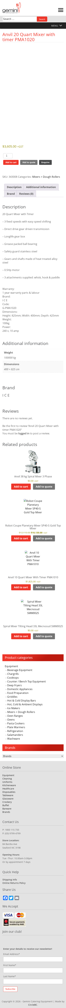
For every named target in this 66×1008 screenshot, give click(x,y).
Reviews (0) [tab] (26, 194)
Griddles (12, 696)
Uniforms (7, 781)
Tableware (7, 795)
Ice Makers (13, 708)
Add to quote (28, 162)
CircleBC (32, 1004)
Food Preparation (18, 693)
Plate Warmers (16, 727)
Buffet (5, 805)
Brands (6, 811)
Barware (6, 808)
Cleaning (7, 778)
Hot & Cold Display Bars (21, 700)
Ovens (11, 719)
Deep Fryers (14, 685)
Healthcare (8, 788)
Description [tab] (14, 187)
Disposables (8, 791)
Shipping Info (9, 879)
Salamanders (15, 735)
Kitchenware (9, 785)
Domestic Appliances (20, 689)
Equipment (11, 666)
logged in (23, 433)
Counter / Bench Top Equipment (26, 681)
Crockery (7, 801)
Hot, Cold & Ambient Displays (25, 704)
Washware (13, 738)
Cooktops (13, 677)
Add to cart (10, 162)
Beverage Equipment (19, 670)
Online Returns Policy (13, 882)
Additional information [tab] (41, 187)
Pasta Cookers (16, 723)
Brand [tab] (11, 194)
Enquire (45, 162)
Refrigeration (15, 731)
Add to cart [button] (21, 486)
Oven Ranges (15, 716)
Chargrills (13, 674)
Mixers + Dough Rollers (21, 712)
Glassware (7, 798)
